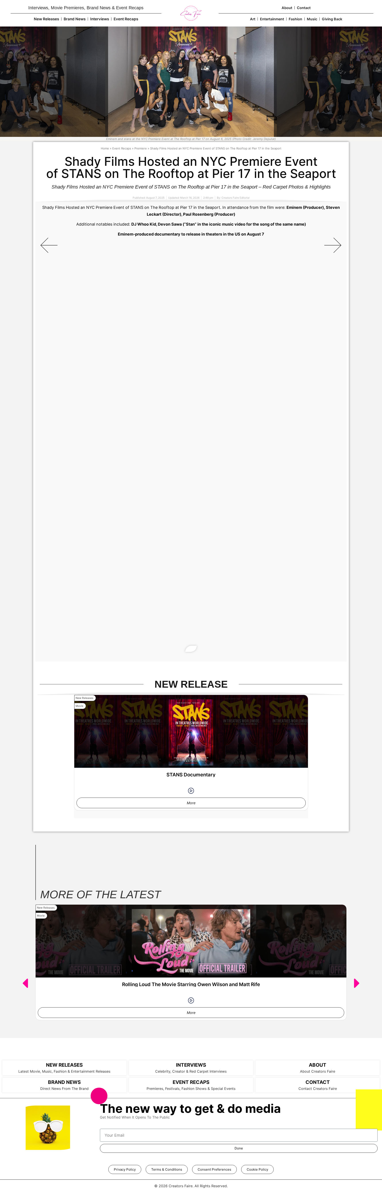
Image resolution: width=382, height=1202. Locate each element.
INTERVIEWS (191, 1065)
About (287, 8)
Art (252, 19)
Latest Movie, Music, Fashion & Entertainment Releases (64, 1071)
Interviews (99, 19)
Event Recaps (126, 19)
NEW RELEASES (64, 1065)
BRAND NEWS (64, 1082)
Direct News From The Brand (64, 1088)
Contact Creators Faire (317, 1088)
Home (105, 148)
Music (312, 19)
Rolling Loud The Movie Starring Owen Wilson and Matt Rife (191, 984)
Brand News (75, 19)
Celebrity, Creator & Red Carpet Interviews (191, 1071)
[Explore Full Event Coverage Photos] (191, 649)
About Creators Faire (317, 1071)
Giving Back (332, 19)
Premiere (140, 148)
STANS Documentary (191, 774)
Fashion (295, 19)
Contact (304, 8)
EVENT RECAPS (191, 1082)
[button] (49, 245)
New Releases (46, 19)
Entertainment (272, 19)
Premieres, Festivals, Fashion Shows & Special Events (191, 1088)
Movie (79, 706)
